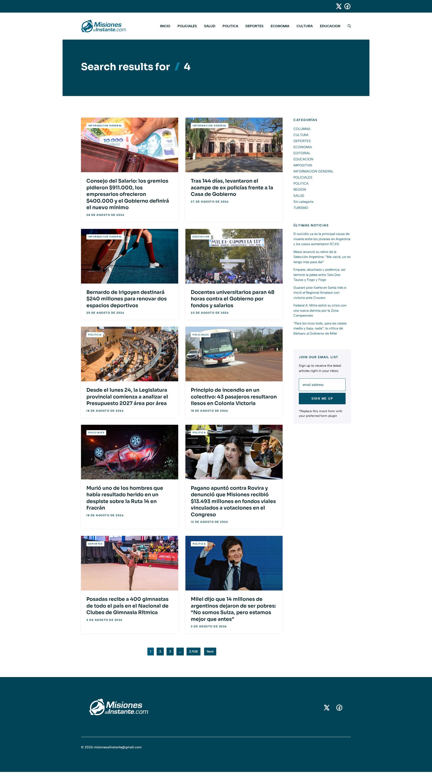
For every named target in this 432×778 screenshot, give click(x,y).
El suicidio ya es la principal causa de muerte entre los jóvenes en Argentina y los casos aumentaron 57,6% (321, 239)
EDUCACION (330, 26)
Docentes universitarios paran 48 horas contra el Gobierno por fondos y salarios (232, 299)
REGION (299, 190)
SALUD (209, 26)
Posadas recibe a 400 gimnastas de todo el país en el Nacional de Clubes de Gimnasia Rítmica (127, 605)
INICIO (165, 26)
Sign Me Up (322, 399)
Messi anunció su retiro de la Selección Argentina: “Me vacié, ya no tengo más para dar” (322, 257)
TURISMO (300, 208)
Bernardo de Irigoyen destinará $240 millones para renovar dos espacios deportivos (126, 299)
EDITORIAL (301, 153)
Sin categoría (303, 202)
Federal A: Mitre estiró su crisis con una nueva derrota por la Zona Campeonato (319, 311)
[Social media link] (336, 6)
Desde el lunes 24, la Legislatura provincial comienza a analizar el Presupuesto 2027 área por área (127, 396)
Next (210, 651)
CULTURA (305, 26)
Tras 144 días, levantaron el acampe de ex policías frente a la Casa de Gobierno (232, 187)
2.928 (193, 651)
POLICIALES (187, 26)
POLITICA (230, 26)
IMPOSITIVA (302, 165)
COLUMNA (301, 129)
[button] (347, 26)
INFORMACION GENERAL (105, 125)
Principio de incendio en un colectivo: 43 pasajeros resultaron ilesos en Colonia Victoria (234, 396)
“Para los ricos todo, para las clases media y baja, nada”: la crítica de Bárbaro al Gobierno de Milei (319, 328)
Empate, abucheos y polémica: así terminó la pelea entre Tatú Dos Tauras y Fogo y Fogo (319, 275)
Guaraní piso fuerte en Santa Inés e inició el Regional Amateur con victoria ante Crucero (319, 293)
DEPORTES (254, 26)
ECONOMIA (280, 26)
